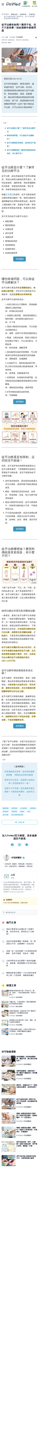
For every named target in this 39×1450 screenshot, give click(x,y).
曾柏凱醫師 (19, 997)
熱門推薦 (14, 808)
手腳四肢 (32, 14)
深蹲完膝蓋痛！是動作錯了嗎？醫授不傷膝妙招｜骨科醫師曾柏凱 (22, 1012)
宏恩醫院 (10, 194)
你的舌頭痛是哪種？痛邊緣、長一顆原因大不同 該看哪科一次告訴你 (21, 942)
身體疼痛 (23, 14)
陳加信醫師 (19, 1006)
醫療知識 (14, 14)
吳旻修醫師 (19, 1025)
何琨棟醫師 (19, 37)
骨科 (28, 811)
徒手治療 (5, 815)
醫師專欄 (5, 808)
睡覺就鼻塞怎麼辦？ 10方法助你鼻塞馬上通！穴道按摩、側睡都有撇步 (21, 974)
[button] (19, 259)
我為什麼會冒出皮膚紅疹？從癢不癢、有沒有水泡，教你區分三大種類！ (20, 931)
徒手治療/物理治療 (17, 815)
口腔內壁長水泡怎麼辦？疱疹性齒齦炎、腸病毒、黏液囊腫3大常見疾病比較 (21, 963)
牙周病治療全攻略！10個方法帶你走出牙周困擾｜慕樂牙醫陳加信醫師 (22, 1030)
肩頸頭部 (5, 811)
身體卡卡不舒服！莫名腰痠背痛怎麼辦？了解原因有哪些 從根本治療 (19, 791)
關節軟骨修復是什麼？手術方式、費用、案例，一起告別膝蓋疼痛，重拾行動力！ (22, 993)
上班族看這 (23, 808)
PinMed (6, 14)
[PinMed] (13, 4)
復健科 (22, 811)
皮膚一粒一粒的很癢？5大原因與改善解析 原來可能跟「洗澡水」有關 (21, 952)
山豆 (6, 37)
